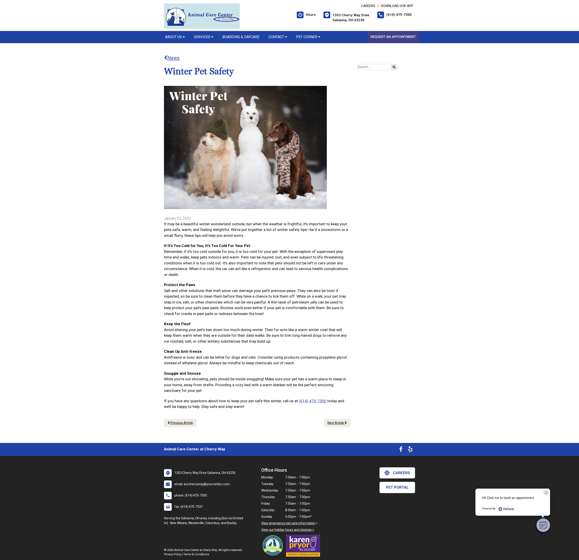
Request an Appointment (393, 37)
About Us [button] (174, 37)
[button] (543, 525)
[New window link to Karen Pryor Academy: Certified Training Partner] (304, 546)
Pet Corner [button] (307, 37)
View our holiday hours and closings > (287, 530)
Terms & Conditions (196, 554)
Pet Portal (397, 487)
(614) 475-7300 (312, 401)
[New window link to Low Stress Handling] (273, 545)
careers (401, 473)
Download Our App (397, 6)
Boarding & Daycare (240, 37)
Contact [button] (276, 37)
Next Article (336, 423)
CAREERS (368, 6)
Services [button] (202, 37)
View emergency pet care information (288, 523)
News (173, 58)
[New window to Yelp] (410, 450)
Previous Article (181, 423)
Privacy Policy (172, 554)
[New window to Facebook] (401, 450)
